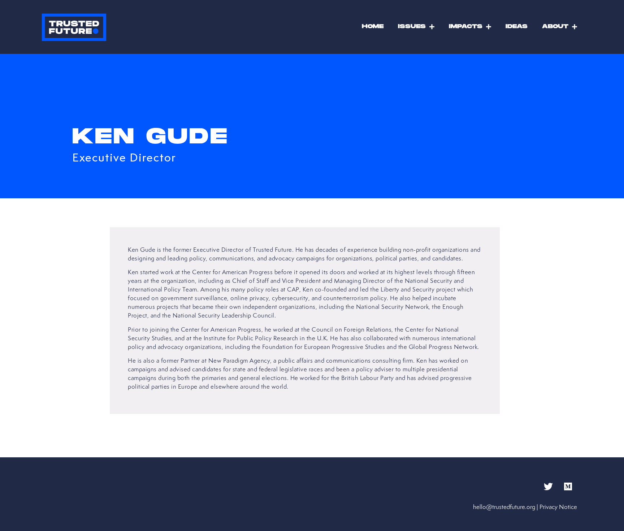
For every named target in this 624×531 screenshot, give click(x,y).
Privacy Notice (558, 507)
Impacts (465, 26)
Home (373, 26)
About (555, 26)
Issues (412, 26)
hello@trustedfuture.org (504, 507)
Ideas (517, 26)
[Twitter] (548, 486)
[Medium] (568, 486)
